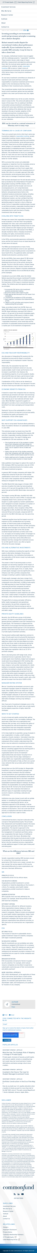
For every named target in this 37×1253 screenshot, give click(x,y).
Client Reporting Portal (25, 2)
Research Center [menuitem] (7, 15)
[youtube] (22, 1194)
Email (12, 1015)
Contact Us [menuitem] (5, 27)
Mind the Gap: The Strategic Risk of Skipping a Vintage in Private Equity (19, 1053)
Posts (13, 1007)
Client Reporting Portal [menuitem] (10, 1239)
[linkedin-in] (18, 1194)
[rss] (15, 1194)
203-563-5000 (18, 1198)
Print (6, 1015)
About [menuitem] (3, 23)
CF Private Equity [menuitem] (8, 1237)
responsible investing (22, 136)
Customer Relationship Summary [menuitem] (13, 1234)
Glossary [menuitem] (5, 1227)
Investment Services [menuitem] (8, 7)
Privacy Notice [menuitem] (7, 1232)
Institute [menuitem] (4, 19)
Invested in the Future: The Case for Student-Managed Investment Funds (16, 1073)
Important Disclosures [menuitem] (10, 1229)
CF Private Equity (8, 2)
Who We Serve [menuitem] (6, 11)
